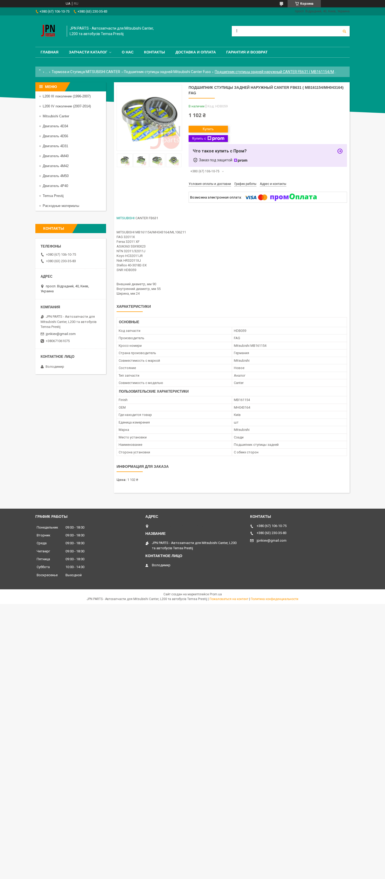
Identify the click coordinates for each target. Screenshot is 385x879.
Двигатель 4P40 (55, 186)
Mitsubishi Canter (56, 116)
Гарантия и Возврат (247, 52)
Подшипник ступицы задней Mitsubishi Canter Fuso (167, 72)
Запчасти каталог (88, 52)
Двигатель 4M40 (56, 156)
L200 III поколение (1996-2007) (67, 96)
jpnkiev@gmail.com (61, 334)
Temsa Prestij (53, 196)
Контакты (154, 52)
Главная (49, 52)
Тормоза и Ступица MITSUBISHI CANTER (86, 72)
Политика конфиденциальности (274, 599)
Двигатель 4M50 (56, 176)
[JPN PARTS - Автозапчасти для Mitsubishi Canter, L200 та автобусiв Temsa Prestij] (48, 31)
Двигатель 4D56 (55, 136)
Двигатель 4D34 (55, 126)
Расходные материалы (61, 206)
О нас (128, 52)
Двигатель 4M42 (56, 166)
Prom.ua (216, 594)
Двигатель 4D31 (55, 146)
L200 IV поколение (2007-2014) (67, 106)
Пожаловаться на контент (229, 599)
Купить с (199, 138)
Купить (208, 129)
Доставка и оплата (195, 52)
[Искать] (344, 31)
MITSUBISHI (126, 218)
